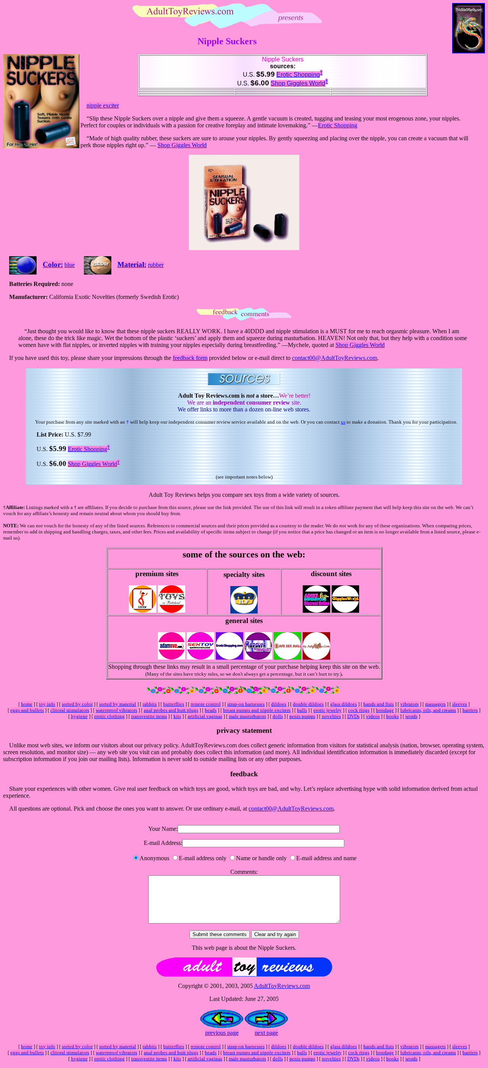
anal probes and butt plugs (171, 710)
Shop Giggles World (298, 83)
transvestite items (149, 716)
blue (69, 265)
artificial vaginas (205, 716)
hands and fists (378, 704)
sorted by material (117, 704)
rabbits (150, 704)
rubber (156, 265)
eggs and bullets (27, 710)
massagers (435, 704)
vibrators (409, 704)
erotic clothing (109, 716)
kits (177, 716)
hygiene (79, 716)
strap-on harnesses (246, 704)
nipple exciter (103, 105)
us (343, 422)
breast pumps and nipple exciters (257, 710)
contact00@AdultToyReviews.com (334, 358)
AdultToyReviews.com (282, 986)
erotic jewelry (327, 710)
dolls (278, 716)
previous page (222, 1032)
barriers (470, 710)
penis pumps (302, 716)
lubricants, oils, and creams (428, 710)
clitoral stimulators (69, 710)
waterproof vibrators (116, 710)
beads (211, 710)
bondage (385, 710)
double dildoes (308, 704)
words (411, 716)
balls (302, 710)
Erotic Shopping (298, 74)
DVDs (353, 716)
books (392, 716)
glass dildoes (343, 704)
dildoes (278, 704)
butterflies (173, 704)
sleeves (459, 704)
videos (373, 716)
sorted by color (77, 704)
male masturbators (247, 716)
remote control (206, 704)
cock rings (358, 710)
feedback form (190, 358)
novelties (331, 716)
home (26, 704)
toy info (47, 704)
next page (266, 1032)
